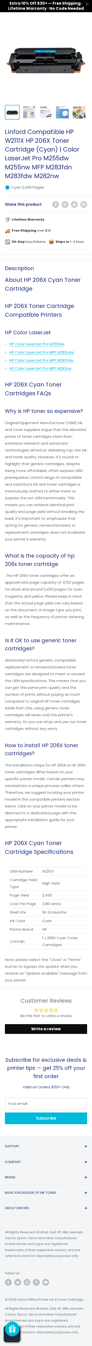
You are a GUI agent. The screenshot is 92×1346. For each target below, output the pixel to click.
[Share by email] (83, 204)
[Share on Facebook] (55, 204)
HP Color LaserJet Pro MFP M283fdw (41, 360)
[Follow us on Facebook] (8, 1282)
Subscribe (46, 1118)
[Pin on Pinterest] (65, 204)
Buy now (71, 1299)
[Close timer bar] (87, 4)
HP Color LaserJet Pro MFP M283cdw (41, 352)
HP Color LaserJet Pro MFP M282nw (40, 368)
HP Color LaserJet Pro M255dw (37, 344)
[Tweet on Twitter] (74, 204)
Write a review (46, 1029)
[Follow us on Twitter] (17, 1282)
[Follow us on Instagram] (27, 1282)
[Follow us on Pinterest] (36, 1282)
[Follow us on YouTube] (45, 1282)
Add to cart (34, 1299)
